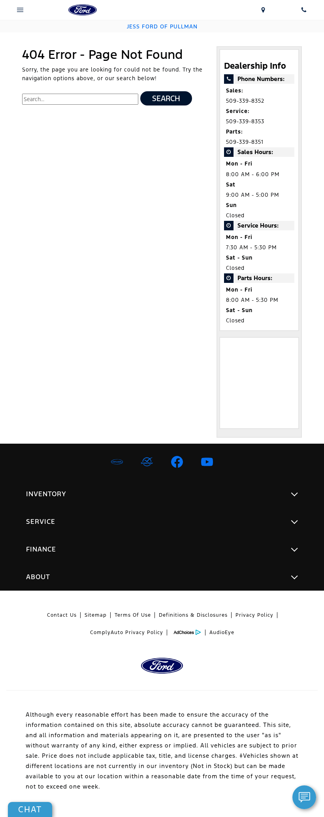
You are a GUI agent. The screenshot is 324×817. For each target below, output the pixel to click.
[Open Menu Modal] (20, 10)
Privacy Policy (254, 615)
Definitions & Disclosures (193, 615)
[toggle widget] (304, 797)
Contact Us (62, 615)
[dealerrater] (147, 462)
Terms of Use (133, 615)
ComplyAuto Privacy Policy (126, 632)
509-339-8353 (245, 121)
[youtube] (207, 462)
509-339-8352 (245, 101)
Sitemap (96, 615)
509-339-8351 (245, 142)
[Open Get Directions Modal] (263, 10)
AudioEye (221, 632)
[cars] (117, 462)
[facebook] (177, 462)
